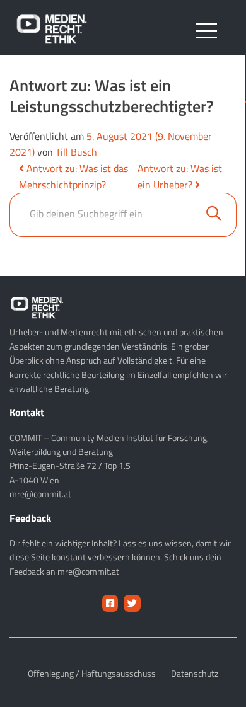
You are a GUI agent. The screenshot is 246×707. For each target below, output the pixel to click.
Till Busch (76, 151)
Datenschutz (194, 673)
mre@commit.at (40, 493)
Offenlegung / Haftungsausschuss (92, 673)
